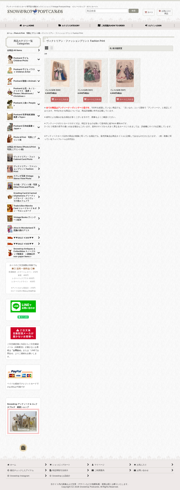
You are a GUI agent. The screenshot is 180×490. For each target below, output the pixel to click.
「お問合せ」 (17, 350)
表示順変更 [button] (117, 48)
